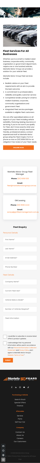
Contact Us (20, 432)
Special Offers (20, 402)
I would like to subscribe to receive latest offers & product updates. (22, 337)
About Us (20, 435)
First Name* (10, 239)
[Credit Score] (3, 450)
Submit (8, 360)
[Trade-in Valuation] (3, 446)
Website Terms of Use (15, 355)
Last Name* (9, 248)
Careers (20, 438)
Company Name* (12, 281)
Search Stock (20, 399)
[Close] (3, 460)
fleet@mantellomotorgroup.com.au (21, 185)
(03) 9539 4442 (23, 205)
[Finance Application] (3, 455)
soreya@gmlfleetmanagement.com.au (23, 212)
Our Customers (20, 441)
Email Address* (11, 258)
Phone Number (11, 267)
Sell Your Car (20, 422)
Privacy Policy (24, 350)
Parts (20, 419)
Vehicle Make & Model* (14, 300)
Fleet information (12, 318)
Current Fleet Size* (12, 291)
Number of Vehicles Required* (17, 309)
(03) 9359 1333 (23, 178)
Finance (20, 406)
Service (20, 416)
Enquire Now (18, 148)
